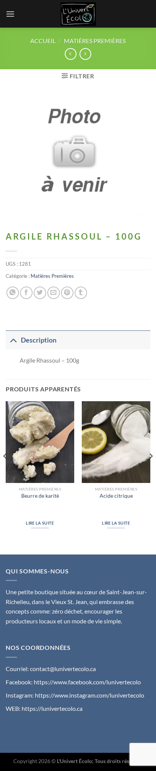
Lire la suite (40, 522)
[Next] (150, 471)
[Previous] (5, 471)
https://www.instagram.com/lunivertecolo (89, 695)
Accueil (43, 40)
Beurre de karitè (40, 496)
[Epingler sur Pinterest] (67, 293)
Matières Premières (95, 40)
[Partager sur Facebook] (26, 293)
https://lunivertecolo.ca (52, 708)
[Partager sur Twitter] (40, 293)
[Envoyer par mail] (53, 293)
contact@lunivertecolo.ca (63, 668)
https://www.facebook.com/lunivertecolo (87, 681)
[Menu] (10, 14)
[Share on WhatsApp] (12, 293)
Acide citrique (116, 496)
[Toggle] (13, 340)
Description (38, 340)
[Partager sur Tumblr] (81, 293)
